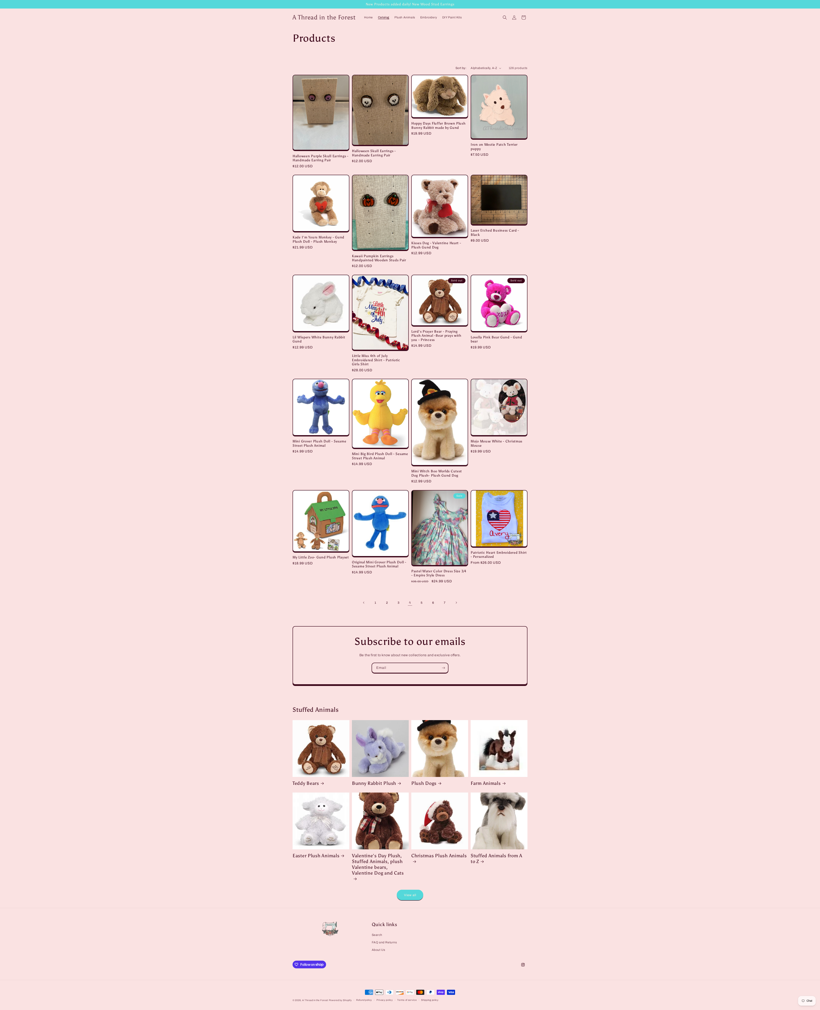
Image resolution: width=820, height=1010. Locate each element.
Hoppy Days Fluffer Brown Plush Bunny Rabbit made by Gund (438, 125)
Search (377, 935)
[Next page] (456, 602)
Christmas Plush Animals (439, 856)
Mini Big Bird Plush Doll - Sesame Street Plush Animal (380, 456)
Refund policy (364, 1000)
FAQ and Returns (384, 942)
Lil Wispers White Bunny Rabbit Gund (319, 339)
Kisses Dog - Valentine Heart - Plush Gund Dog (436, 245)
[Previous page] (364, 602)
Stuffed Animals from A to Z (496, 858)
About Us (378, 949)
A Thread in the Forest (315, 1000)
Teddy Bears (306, 783)
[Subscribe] (443, 668)
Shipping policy (430, 1000)
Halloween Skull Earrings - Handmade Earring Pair (374, 153)
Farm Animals (486, 783)
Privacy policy (384, 1000)
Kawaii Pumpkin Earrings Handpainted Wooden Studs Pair (379, 258)
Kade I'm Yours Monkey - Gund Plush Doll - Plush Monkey (318, 239)
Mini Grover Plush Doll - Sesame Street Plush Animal (319, 443)
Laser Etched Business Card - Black (495, 232)
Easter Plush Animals (316, 856)
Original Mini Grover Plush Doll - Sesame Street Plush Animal (379, 564)
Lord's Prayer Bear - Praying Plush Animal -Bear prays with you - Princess (436, 335)
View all (410, 895)
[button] (505, 17)
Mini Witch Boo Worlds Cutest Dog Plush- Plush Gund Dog (436, 473)
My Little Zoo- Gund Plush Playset (321, 557)
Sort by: (460, 68)
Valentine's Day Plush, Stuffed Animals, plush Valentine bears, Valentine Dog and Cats (378, 864)
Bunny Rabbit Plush (374, 783)
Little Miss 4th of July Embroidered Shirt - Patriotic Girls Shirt (376, 360)
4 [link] (410, 602)
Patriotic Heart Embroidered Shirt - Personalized (499, 555)
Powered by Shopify (340, 1000)
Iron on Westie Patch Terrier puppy (494, 146)
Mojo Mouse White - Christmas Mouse (496, 443)
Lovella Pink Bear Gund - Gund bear (496, 339)
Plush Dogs (423, 783)
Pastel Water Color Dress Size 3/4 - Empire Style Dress (438, 573)
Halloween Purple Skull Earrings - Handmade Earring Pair (320, 158)
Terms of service (407, 1000)
